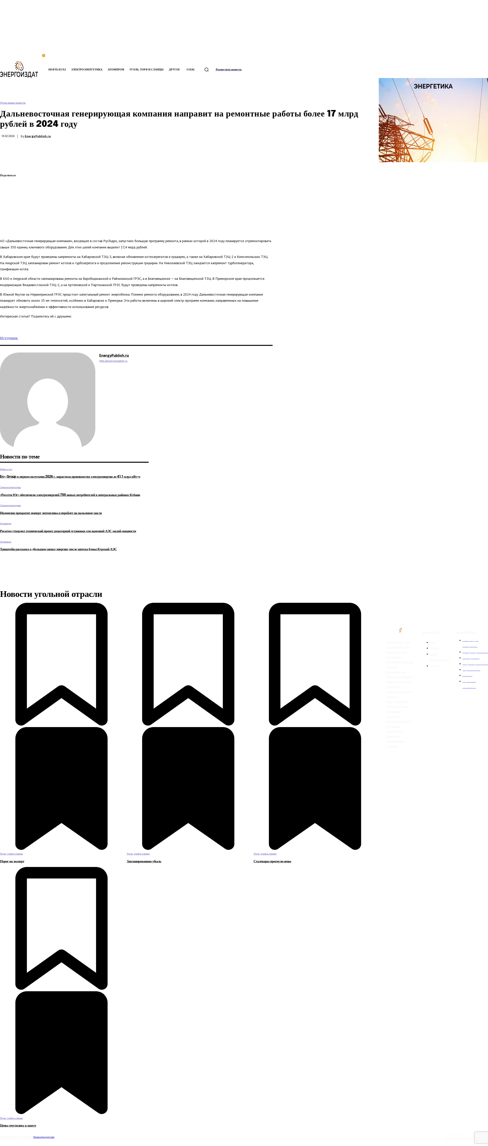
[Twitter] (6, 184)
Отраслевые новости (13, 102)
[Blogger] (448, 1135)
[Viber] (6, 229)
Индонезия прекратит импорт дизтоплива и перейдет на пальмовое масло (51, 513)
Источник (9, 338)
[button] (206, 69)
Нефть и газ (6, 469)
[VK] (6, 220)
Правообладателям (43, 1137)
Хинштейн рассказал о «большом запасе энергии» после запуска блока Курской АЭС (58, 549)
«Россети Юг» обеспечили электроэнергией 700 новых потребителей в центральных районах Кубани (70, 495)
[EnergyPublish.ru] (47, 400)
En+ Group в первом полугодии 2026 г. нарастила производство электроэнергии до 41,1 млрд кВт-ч (70, 476)
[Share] (457, 1135)
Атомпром (5, 523)
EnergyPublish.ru (38, 136)
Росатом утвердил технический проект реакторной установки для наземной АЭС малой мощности (68, 531)
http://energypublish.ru (113, 361)
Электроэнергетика (10, 487)
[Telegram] (6, 211)
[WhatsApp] (6, 193)
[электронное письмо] (6, 202)
